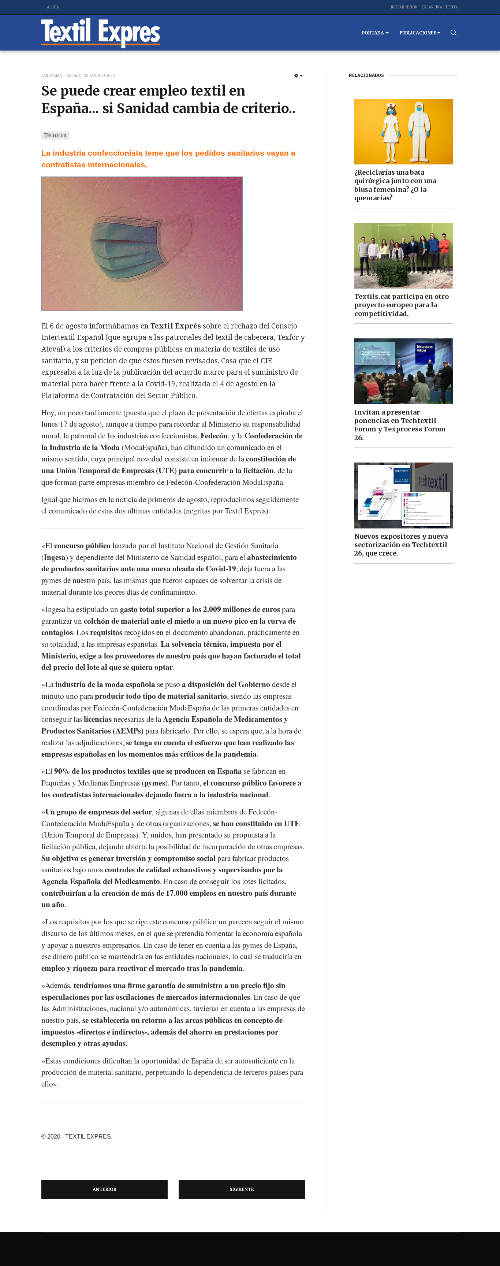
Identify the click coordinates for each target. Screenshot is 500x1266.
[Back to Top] (478, 1244)
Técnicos (55, 134)
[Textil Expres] (100, 33)
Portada (373, 33)
